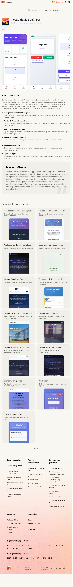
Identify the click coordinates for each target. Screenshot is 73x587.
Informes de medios (35, 523)
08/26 (15, 558)
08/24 (26, 558)
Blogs (30, 520)
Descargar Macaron (14, 523)
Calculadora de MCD (55, 468)
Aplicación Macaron (13, 520)
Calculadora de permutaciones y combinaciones (54, 480)
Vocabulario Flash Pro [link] (52, 10)
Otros (30, 549)
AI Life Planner (33, 480)
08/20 (38, 558)
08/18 (50, 558)
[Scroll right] (68, 62)
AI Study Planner (33, 483)
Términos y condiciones (44, 568)
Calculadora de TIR (55, 497)
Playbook (37, 10)
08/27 (9, 558)
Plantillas (10, 533)
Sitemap (31, 529)
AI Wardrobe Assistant (35, 487)
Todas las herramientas (57, 506)
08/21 (32, 558)
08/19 (44, 558)
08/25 (21, 558)
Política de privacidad (28, 568)
